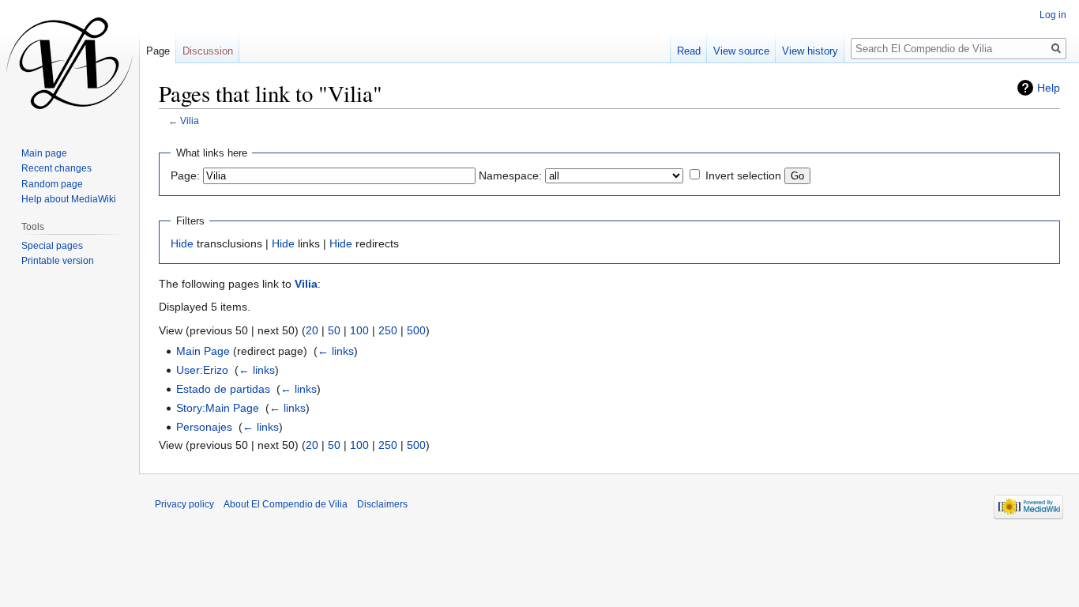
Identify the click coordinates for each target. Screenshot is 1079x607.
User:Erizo (202, 370)
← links (336, 351)
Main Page (203, 351)
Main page (44, 153)
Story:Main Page (217, 408)
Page (158, 51)
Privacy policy (184, 504)
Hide (182, 243)
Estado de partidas (223, 389)
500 (416, 330)
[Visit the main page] (69, 63)
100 (359, 330)
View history (810, 51)
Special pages (52, 245)
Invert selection (743, 175)
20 (312, 330)
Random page (52, 184)
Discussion (207, 51)
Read (689, 51)
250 (387, 330)
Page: (185, 175)
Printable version (57, 260)
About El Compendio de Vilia (286, 504)
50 (334, 330)
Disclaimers (382, 504)
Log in (1053, 15)
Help (1048, 87)
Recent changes (56, 168)
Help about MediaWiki (68, 199)
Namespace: (510, 175)
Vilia (189, 120)
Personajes (204, 426)
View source (741, 51)
